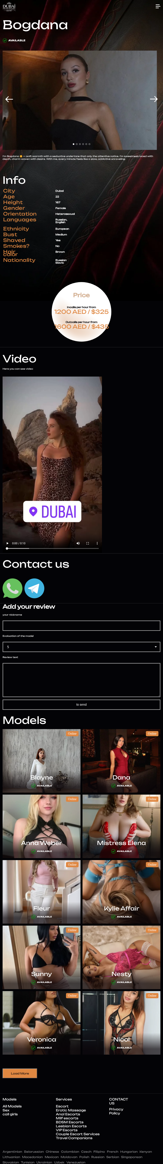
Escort (62, 1106)
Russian (97, 1157)
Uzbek (59, 1162)
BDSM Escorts (69, 1122)
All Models (12, 1106)
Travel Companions (74, 1138)
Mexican (52, 1157)
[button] (9, 99)
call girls (10, 1114)
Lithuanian (11, 1157)
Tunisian (27, 1162)
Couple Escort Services (78, 1134)
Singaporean (131, 1157)
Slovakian (11, 1162)
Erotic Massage (71, 1110)
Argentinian (12, 1151)
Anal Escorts (68, 1114)
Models (9, 1099)
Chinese (52, 1151)
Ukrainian (44, 1162)
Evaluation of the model (18, 636)
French (112, 1151)
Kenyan (146, 1151)
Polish (84, 1157)
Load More (20, 1073)
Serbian (112, 1157)
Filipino (99, 1151)
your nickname (12, 615)
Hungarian (129, 1151)
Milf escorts (67, 1118)
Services (64, 1099)
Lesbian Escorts (71, 1126)
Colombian (70, 1151)
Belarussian (34, 1151)
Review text (10, 657)
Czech (86, 1151)
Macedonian (32, 1157)
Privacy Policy (116, 1111)
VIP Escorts (67, 1130)
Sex (6, 1110)
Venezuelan (75, 1162)
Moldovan (69, 1157)
